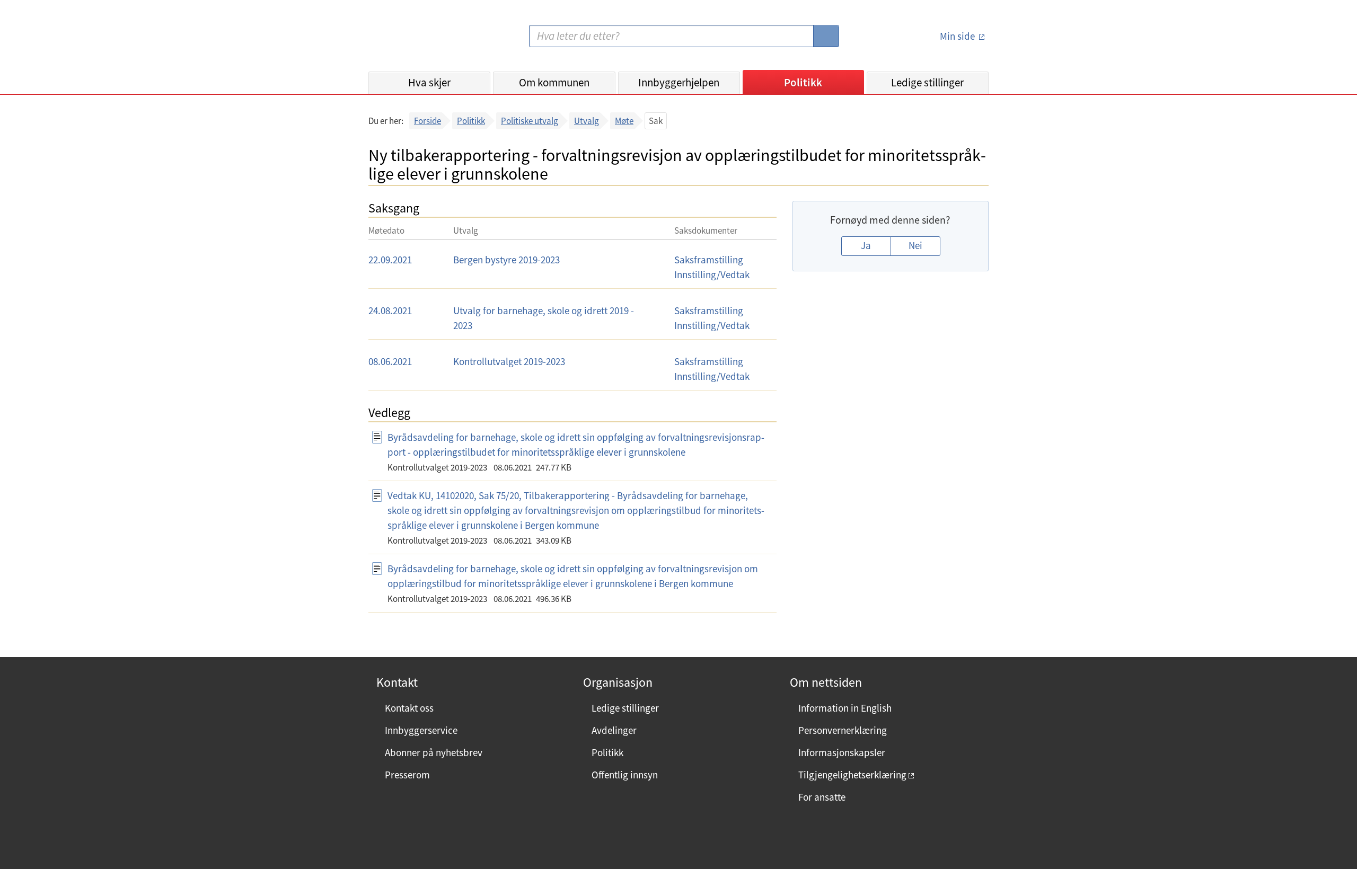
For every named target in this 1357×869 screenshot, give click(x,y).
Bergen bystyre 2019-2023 (506, 259)
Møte (624, 121)
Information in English (845, 708)
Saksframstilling (708, 259)
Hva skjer (429, 82)
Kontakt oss (409, 708)
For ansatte (821, 797)
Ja (866, 245)
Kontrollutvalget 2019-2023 (509, 361)
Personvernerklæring (842, 730)
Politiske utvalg (529, 121)
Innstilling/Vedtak (712, 274)
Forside (427, 121)
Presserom (407, 774)
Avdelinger (614, 730)
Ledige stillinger (927, 82)
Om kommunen (554, 82)
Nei (915, 245)
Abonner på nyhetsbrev (433, 752)
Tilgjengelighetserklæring (852, 774)
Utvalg (586, 121)
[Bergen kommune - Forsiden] (411, 40)
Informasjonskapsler (841, 752)
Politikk (803, 82)
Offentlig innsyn (625, 774)
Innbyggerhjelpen (678, 82)
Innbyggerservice (421, 730)
